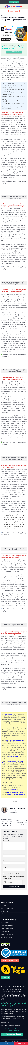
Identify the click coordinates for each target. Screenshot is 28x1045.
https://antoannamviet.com (16, 794)
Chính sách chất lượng (7, 925)
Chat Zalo (7, 1043)
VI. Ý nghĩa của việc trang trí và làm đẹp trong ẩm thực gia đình (13, 104)
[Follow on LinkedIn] (16, 995)
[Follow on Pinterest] (13, 995)
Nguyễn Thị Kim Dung (21, 24)
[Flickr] (21, 995)
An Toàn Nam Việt (7, 714)
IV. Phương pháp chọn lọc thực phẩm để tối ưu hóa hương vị (13, 97)
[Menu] (2, 7)
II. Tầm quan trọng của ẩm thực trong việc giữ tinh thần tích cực (13, 90)
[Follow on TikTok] (8, 995)
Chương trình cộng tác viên (8, 934)
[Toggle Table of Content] (23, 84)
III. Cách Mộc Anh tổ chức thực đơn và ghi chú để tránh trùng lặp (13, 93)
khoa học (24, 334)
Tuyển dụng (4, 911)
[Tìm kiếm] (26, 6)
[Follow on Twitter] (10, 995)
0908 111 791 (14, 789)
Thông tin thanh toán (7, 908)
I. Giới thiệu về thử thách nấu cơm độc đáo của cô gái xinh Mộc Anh (13, 86)
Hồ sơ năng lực (5, 931)
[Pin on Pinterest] (16, 801)
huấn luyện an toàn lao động (14, 740)
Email (5, 860)
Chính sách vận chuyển (7, 928)
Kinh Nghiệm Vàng (14, 45)
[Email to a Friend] (15, 801)
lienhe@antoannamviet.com (15, 792)
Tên (4, 853)
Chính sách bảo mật (6, 923)
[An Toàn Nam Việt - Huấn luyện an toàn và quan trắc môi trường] (14, 6)
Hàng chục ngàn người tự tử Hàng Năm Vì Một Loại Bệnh (20, 822)
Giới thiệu (3, 905)
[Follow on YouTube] (19, 995)
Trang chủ (4, 45)
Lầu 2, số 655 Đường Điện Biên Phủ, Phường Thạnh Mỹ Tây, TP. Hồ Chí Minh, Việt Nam (13, 1004)
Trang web (6, 867)
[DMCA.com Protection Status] (5, 944)
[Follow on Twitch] (2, 999)
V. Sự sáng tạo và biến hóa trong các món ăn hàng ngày (13, 100)
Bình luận (6, 840)
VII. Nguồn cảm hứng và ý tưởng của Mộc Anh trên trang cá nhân (13, 107)
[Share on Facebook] (11, 801)
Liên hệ (3, 914)
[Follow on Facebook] (2, 995)
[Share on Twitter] (13, 801)
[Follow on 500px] (24, 995)
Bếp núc (3, 15)
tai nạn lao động (13, 756)
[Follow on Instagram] (5, 995)
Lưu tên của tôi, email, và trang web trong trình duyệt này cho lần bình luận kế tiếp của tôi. (14, 876)
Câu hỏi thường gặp (6, 937)
